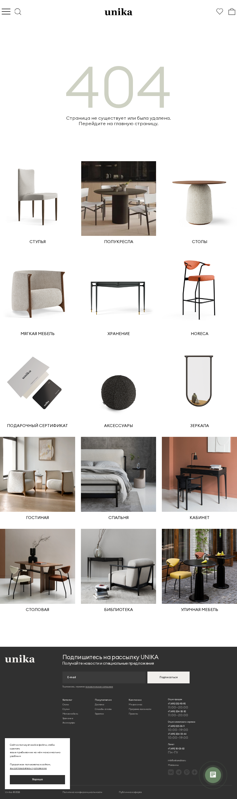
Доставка (99, 704)
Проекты (133, 713)
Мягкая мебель (70, 713)
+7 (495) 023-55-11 (178, 728)
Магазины (173, 765)
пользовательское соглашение (99, 686)
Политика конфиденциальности (82, 792)
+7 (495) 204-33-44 (178, 736)
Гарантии (99, 713)
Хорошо (37, 779)
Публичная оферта (130, 792)
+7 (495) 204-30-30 (178, 713)
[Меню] (6, 11)
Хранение (67, 718)
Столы (65, 704)
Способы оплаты (103, 709)
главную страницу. (136, 123)
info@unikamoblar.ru (177, 760)
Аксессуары (68, 722)
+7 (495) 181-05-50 (176, 750)
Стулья (66, 709)
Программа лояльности (140, 709)
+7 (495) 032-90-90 (178, 705)
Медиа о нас (135, 704)
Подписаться (169, 677)
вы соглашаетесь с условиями (28, 768)
